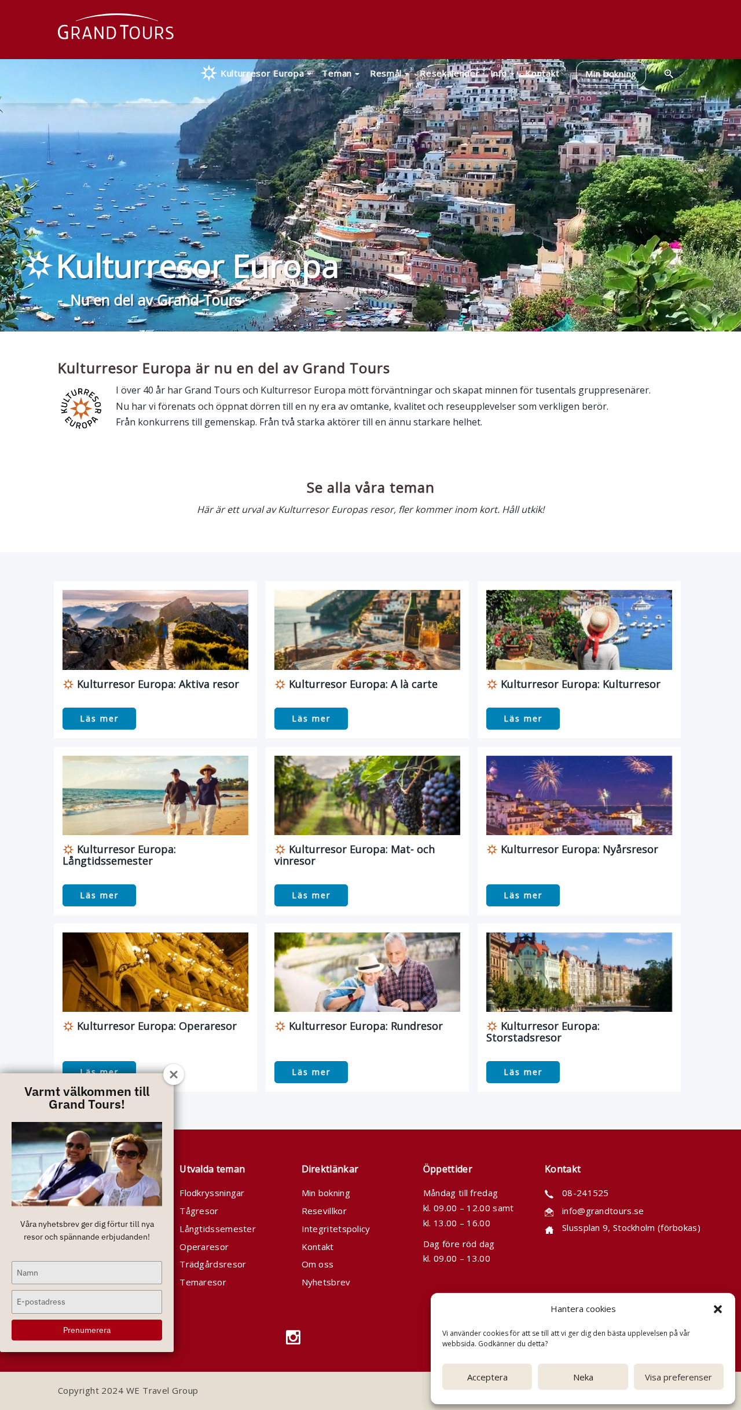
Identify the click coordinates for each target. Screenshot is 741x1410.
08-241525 (585, 1192)
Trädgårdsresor (212, 1264)
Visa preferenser (678, 1377)
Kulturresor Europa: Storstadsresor (543, 1031)
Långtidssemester (217, 1228)
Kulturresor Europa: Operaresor (155, 1026)
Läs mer (99, 718)
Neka (583, 1377)
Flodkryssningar (212, 1192)
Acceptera (487, 1377)
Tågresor (198, 1210)
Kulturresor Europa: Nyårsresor (578, 849)
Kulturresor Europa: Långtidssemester (119, 855)
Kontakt (318, 1246)
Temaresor (202, 1282)
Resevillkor (324, 1210)
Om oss (318, 1264)
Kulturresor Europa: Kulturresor (579, 684)
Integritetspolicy (336, 1228)
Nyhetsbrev (326, 1282)
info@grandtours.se (603, 1210)
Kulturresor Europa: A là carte (362, 684)
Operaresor (204, 1246)
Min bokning (326, 1192)
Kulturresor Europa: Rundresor (364, 1026)
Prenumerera (87, 1330)
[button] (718, 1309)
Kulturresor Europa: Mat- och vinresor (354, 855)
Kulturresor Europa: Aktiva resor (156, 684)
